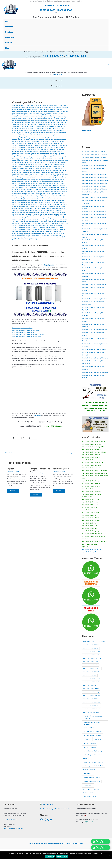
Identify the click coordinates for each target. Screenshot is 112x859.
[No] (110, 855)
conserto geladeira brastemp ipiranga (44, 151)
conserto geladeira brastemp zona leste (49, 225)
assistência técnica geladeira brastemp (94, 717)
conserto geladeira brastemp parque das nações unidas (29, 185)
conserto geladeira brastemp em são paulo (25, 145)
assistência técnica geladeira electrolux (92, 723)
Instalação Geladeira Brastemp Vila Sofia (94, 215)
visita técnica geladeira (89, 796)
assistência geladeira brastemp (91, 651)
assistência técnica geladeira (91, 712)
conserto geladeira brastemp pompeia (29, 195)
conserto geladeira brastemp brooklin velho (37, 130)
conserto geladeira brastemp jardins (44, 174)
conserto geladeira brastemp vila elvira (32, 212)
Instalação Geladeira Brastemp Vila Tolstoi (95, 197)
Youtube (49, 804)
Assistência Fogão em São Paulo (92, 549)
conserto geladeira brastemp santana (28, 199)
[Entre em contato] (95, 424)
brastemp (55, 115)
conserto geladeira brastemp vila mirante (30, 218)
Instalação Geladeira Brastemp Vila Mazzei (95, 372)
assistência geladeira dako (90, 665)
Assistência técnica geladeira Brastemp (94, 154)
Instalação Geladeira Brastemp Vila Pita (94, 284)
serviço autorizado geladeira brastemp (38, 237)
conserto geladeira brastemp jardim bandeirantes (40, 157)
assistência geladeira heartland (91, 678)
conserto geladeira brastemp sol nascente (52, 202)
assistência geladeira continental (92, 658)
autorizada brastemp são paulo (52, 109)
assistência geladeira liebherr (91, 688)
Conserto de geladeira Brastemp (22, 328)
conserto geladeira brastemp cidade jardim (31, 139)
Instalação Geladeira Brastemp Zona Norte (95, 177)
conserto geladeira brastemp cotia (52, 143)
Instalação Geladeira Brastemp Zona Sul (94, 174)
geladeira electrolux (90, 747)
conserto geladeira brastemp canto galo (32, 134)
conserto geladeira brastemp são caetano (25, 202)
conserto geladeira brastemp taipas (44, 204)
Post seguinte (72, 453)
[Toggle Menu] (105, 31)
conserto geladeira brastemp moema (33, 176)
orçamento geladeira (89, 769)
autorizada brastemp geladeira (51, 107)
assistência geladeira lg (89, 685)
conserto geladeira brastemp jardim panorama (26, 164)
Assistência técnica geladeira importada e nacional (55, 809)
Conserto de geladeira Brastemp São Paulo (25, 330)
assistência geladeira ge (90, 675)
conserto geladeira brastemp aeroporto (49, 120)
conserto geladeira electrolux (93, 735)
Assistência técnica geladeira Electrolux (94, 157)
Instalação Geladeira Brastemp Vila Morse (95, 358)
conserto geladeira (88, 727)
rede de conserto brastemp (50, 233)
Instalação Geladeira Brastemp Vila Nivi (94, 349)
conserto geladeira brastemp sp (22, 204)
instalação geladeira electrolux (93, 755)
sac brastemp (52, 235)
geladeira (97, 739)
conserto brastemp (41, 119)
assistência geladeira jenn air (91, 681)
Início (31, 843)
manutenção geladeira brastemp (41, 231)
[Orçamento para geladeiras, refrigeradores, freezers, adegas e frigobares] (95, 391)
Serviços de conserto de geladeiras (40, 470)
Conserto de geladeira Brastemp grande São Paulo (28, 334)
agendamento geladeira (89, 641)
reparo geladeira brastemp (39, 235)
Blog (81, 843)
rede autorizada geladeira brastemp (30, 233)
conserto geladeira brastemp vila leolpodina (35, 214)
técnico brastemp (55, 237)
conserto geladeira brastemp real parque (29, 197)
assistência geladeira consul (91, 654)
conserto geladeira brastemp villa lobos (24, 225)
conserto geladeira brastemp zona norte (24, 227)
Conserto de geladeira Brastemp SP (23, 332)
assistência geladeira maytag (91, 692)
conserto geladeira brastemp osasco (47, 180)
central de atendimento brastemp (34, 117)
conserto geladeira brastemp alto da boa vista (45, 122)
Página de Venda (78, 851)
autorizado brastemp (25, 115)
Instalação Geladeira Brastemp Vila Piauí (94, 299)
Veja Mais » (12, 491)
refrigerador (88, 773)
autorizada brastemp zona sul (42, 113)
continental (87, 739)
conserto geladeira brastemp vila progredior (33, 222)
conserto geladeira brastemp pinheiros (37, 191)
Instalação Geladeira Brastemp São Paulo (95, 166)
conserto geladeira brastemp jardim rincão (40, 170)
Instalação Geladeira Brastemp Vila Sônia (95, 212)
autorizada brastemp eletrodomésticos (29, 107)
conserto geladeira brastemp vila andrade (32, 208)
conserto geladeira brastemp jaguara (42, 153)
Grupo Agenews (49, 265)
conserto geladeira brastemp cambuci (35, 132)
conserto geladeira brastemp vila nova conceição (33, 220)
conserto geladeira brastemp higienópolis (52, 147)
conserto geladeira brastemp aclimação (24, 120)
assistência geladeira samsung (91, 695)
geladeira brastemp (59, 229)
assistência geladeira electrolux (92, 668)
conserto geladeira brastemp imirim (49, 149)
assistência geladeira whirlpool (91, 708)
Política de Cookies (62, 856)
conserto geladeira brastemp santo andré (25, 200)
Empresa (10, 469)
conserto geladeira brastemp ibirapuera (24, 149)
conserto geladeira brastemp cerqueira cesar (26, 138)
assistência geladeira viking (90, 705)
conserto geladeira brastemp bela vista (42, 126)
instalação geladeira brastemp (21, 231)
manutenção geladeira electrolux (94, 766)
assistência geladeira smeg (90, 698)
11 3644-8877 (64, 5)
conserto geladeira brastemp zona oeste (50, 227)
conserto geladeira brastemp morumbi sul (53, 178)
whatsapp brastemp (31, 239)
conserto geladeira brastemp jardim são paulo (43, 172)
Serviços (44, 843)
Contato (75, 843)
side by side (88, 785)
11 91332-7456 (53, 56)
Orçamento (68, 843)
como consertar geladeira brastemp (23, 119)
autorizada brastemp (28, 105)
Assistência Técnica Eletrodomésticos (94, 552)
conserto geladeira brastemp (57, 119)
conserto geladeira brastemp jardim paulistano (32, 166)
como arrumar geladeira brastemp (55, 117)
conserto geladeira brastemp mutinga (24, 180)
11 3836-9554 (48, 5)
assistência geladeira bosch (90, 648)
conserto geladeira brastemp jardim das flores (43, 159)
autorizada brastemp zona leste (37, 111)
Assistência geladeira (61, 469)
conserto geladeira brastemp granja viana (25, 147)
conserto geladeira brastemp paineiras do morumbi (47, 181)
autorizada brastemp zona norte (57, 111)
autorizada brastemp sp (19, 111)
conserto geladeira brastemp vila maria (33, 216)
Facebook (86, 130)
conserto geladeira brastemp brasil (40, 128)
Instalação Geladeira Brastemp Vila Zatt (94, 186)
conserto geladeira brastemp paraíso (52, 183)
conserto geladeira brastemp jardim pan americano (50, 162)
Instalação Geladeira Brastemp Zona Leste (95, 183)
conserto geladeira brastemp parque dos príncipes (39, 187)
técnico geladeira (88, 792)
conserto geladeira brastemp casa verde (32, 136)
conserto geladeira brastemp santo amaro (54, 199)
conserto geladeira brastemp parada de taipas (26, 183)
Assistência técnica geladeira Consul (93, 151)
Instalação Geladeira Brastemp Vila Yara (94, 189)
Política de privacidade (55, 843)
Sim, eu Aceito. (50, 856)
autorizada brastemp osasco (33, 109)
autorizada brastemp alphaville (45, 105)
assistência (102, 641)
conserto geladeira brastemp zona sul (24, 229)
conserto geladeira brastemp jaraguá (35, 155)
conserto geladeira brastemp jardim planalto (37, 168)
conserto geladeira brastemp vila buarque (30, 210)
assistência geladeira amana (91, 644)
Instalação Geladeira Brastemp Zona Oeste (95, 180)
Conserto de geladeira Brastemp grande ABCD (26, 336)
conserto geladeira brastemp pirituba (28, 193)
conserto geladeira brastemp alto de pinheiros (46, 124)
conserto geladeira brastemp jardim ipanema (48, 161)
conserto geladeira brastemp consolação (28, 143)
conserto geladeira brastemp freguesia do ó (53, 145)
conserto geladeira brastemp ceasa (57, 136)
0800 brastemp (17, 105)
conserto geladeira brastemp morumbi (28, 178)
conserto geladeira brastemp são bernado (52, 200)
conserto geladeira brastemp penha (44, 189)
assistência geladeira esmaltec (91, 671)
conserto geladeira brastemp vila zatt (56, 223)
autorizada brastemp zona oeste (22, 113)
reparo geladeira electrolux (92, 781)
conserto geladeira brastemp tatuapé (35, 206)
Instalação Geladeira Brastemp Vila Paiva (94, 330)
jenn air (85, 758)
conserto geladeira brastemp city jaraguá (31, 141)
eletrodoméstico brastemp (44, 229)
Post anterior (8, 453)
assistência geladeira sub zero (91, 702)
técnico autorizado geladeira (91, 789)
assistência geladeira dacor (90, 661)
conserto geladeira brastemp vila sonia (32, 223)
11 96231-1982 (76, 56)
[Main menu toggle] (108, 65)
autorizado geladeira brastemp (41, 115)
